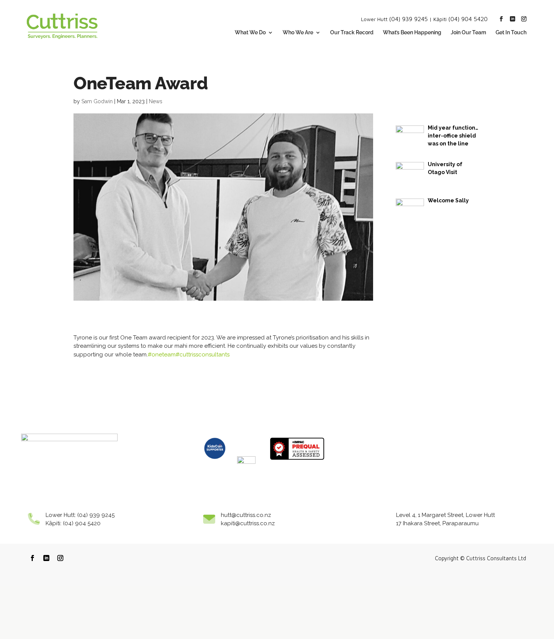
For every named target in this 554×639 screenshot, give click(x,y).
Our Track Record (351, 32)
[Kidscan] (214, 462)
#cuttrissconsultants (203, 354)
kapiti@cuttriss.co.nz (248, 523)
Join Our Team (468, 32)
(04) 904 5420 (468, 18)
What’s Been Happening (412, 32)
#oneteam (162, 354)
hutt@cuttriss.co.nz (246, 515)
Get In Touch (511, 32)
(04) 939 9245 (408, 18)
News (155, 101)
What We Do (250, 32)
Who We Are (298, 32)
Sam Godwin (97, 101)
